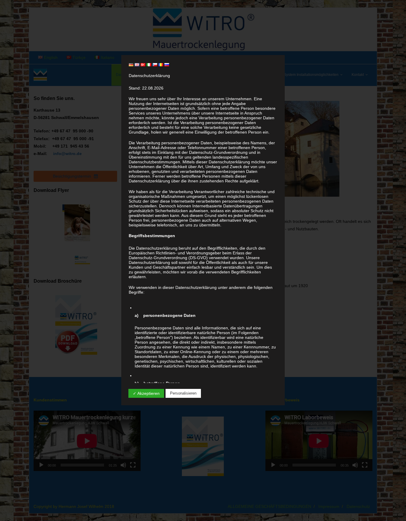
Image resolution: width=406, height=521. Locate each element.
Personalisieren (183, 393)
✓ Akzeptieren (146, 393)
